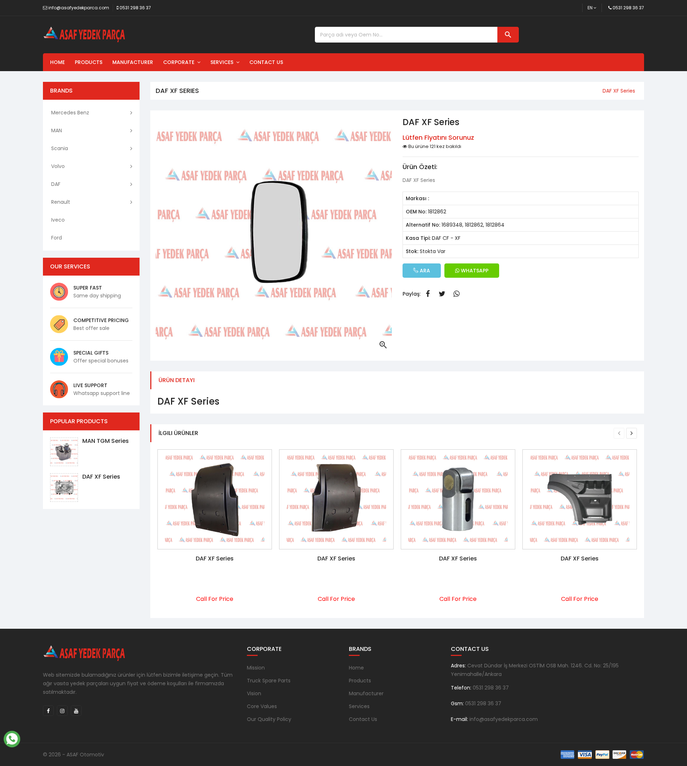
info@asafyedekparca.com (78, 8)
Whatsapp (456, 294)
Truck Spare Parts (269, 680)
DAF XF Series (101, 477)
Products (88, 62)
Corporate (180, 62)
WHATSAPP (473, 270)
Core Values (262, 706)
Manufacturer (132, 62)
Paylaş (427, 294)
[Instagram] (62, 710)
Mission (256, 667)
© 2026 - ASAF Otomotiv (73, 754)
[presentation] (619, 433)
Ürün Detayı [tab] (177, 380)
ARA (424, 270)
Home (57, 62)
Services (223, 62)
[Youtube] (76, 710)
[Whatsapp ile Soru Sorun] (12, 738)
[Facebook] (48, 710)
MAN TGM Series (105, 441)
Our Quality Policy (269, 719)
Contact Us (266, 62)
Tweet (442, 294)
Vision (254, 693)
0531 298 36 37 (135, 8)
